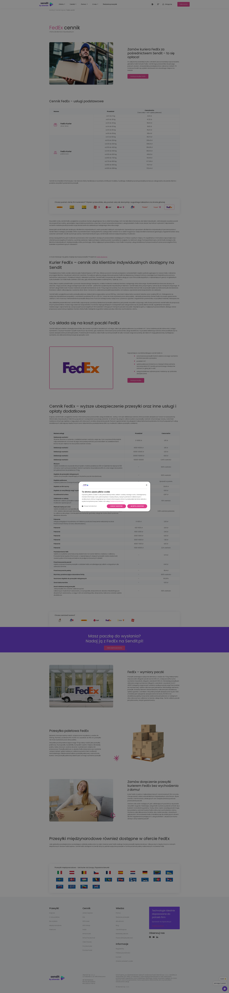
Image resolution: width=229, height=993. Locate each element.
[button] (89, 506)
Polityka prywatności (116, 501)
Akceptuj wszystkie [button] (137, 506)
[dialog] (114, 496)
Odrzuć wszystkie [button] (116, 506)
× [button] (146, 485)
